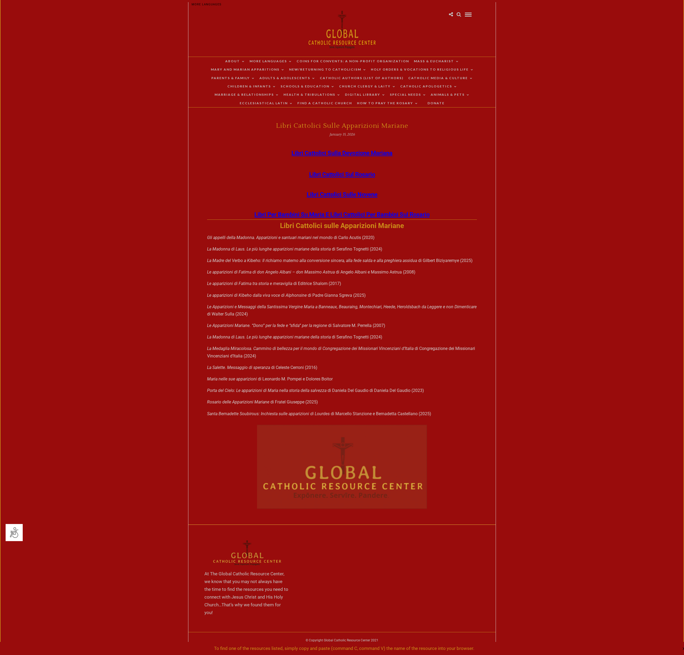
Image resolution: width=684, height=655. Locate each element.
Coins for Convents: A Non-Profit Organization (353, 61)
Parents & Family (230, 78)
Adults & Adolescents (284, 78)
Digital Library (362, 95)
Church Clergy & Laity (365, 86)
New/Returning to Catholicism (325, 69)
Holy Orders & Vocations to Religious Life (420, 69)
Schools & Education (305, 86)
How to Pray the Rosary (385, 103)
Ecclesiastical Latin (264, 103)
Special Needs (405, 95)
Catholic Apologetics (426, 86)
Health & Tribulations (309, 95)
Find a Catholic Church (324, 103)
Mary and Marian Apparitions (245, 69)
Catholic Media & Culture (438, 78)
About (232, 61)
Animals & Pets (448, 95)
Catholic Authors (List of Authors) (361, 78)
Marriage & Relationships (244, 95)
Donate (436, 103)
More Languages (206, 4)
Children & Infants (249, 86)
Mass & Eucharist (434, 61)
